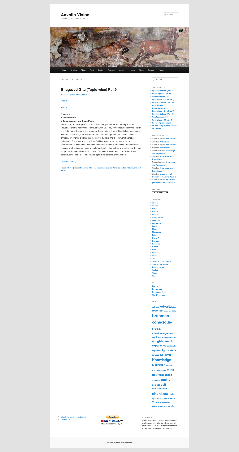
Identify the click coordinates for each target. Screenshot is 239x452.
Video (154, 273)
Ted (153, 258)
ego (174, 337)
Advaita (166, 306)
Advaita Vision (75, 14)
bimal (84, 94)
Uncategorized (158, 267)
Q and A (155, 238)
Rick (154, 249)
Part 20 (64, 107)
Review (155, 246)
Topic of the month (160, 264)
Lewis (154, 226)
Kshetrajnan (117, 168)
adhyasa (155, 307)
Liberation (158, 365)
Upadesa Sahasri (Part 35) (163, 114)
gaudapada (171, 346)
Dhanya (155, 214)
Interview (156, 220)
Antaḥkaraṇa (157, 105)
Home (64, 70)
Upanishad (156, 398)
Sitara (154, 255)
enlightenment (162, 341)
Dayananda (167, 333)
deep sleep (162, 337)
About (141, 70)
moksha (167, 375)
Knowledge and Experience (164, 122)
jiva (161, 354)
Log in (155, 286)
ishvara (155, 354)
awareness (168, 311)
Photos (161, 70)
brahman (160, 315)
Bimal (70, 168)
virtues (63, 170)
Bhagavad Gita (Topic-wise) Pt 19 (89, 89)
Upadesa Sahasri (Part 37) (163, 90)
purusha (133, 168)
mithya (157, 374)
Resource (156, 243)
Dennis (155, 211)
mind (170, 369)
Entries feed (157, 289)
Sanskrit (122, 70)
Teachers (111, 70)
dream (169, 337)
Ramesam (156, 240)
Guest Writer (157, 217)
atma (174, 307)
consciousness (99, 168)
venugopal (165, 402)
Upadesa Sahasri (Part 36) (163, 102)
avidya (161, 311)
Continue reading (70, 161)
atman (155, 310)
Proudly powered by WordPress (119, 442)
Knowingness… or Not (161, 93)
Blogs (83, 70)
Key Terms (156, 223)
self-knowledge (159, 388)
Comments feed (159, 292)
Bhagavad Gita (86, 168)
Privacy (151, 70)
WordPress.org (158, 294)
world (171, 406)
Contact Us (65, 419)
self (139, 168)
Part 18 (64, 100)
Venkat (155, 270)
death (154, 337)
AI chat (155, 202)
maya (155, 370)
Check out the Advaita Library (73, 416)
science (156, 384)
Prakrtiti (126, 168)
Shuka (155, 252)
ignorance (169, 350)
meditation (162, 370)
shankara (160, 393)
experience (159, 345)
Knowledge (161, 359)
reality (165, 379)
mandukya (169, 365)
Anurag (155, 205)
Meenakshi (156, 232)
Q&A (92, 70)
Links (132, 70)
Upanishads (168, 398)
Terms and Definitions (161, 261)
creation (157, 333)
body (174, 311)
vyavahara (156, 406)
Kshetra (109, 168)
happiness (157, 350)
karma (167, 354)
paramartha (156, 380)
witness (164, 406)
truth (171, 394)
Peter (154, 235)
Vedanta (156, 402)
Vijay (154, 276)
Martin (155, 229)
